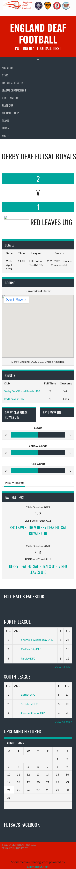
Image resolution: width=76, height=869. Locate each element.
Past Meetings (14, 482)
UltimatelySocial (38, 866)
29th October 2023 (38, 507)
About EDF (8, 67)
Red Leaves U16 (14, 399)
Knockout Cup (10, 113)
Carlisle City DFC (31, 649)
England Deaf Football (38, 33)
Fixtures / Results (12, 83)
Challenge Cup (10, 98)
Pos (8, 631)
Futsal (6, 128)
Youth (5, 135)
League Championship (14, 90)
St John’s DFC (29, 704)
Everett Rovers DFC (33, 713)
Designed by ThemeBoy (15, 848)
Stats (5, 75)
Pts (67, 631)
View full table (63, 667)
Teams (5, 120)
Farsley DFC (28, 658)
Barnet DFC (28, 694)
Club (17, 631)
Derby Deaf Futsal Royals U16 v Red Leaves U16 (38, 569)
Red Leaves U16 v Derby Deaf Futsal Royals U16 (38, 530)
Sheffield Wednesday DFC (37, 639)
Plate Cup (7, 105)
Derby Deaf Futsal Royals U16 (22, 391)
